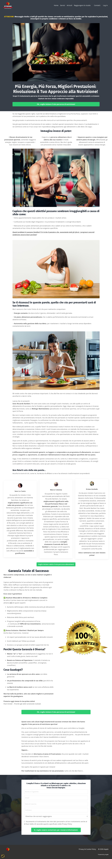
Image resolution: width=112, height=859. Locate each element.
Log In (105, 5)
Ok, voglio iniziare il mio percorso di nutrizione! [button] (56, 104)
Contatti (97, 5)
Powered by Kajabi (103, 854)
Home (56, 5)
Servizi (62, 5)
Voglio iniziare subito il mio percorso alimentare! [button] (56, 564)
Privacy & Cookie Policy (87, 849)
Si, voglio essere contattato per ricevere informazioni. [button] (56, 830)
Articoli (69, 5)
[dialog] (3, 856)
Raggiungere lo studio (82, 5)
